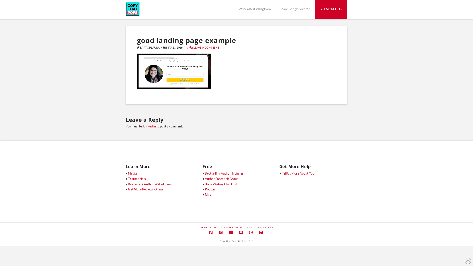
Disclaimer (226, 227)
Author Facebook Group (221, 179)
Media (132, 173)
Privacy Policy (245, 227)
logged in (149, 126)
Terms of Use (208, 227)
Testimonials (137, 179)
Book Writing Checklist (221, 184)
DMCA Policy (265, 227)
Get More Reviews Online (145, 189)
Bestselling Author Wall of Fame (150, 184)
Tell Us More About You (298, 173)
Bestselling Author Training (224, 173)
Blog (208, 195)
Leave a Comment (206, 47)
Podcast (211, 189)
